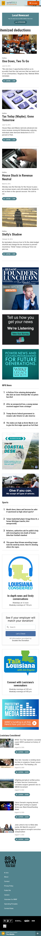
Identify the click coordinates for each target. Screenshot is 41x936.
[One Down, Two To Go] (19, 44)
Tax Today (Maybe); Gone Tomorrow (18, 118)
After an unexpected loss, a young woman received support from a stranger (22, 405)
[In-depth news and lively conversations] (20, 573)
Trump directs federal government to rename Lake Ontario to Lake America (20, 414)
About (6, 877)
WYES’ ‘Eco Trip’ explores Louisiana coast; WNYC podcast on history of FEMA (28, 742)
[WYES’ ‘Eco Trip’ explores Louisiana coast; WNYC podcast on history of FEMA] (7, 743)
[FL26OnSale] (20, 288)
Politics (4, 58)
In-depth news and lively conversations (20, 597)
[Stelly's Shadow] (19, 217)
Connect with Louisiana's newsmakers (20, 684)
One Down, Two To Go (15, 61)
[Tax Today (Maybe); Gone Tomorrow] (19, 99)
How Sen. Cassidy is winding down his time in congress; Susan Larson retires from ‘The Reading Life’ (27, 762)
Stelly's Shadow (12, 234)
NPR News (7, 385)
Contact (6, 881)
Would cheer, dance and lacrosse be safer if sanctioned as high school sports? (22, 510)
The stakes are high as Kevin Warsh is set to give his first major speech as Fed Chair (22, 424)
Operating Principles (11, 904)
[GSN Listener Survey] (20, 329)
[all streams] (38, 933)
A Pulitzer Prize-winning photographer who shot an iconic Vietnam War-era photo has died (22, 394)
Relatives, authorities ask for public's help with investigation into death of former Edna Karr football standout (22, 533)
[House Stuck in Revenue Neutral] (19, 158)
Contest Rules (8, 908)
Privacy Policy (8, 886)
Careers (6, 895)
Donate (34, 3)
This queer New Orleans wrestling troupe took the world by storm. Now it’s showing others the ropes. (22, 544)
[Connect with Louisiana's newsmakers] (20, 663)
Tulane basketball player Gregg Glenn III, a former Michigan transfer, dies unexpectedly (22, 521)
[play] (3, 933)
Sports (5, 502)
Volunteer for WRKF (10, 899)
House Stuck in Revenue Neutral (17, 177)
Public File (7, 890)
